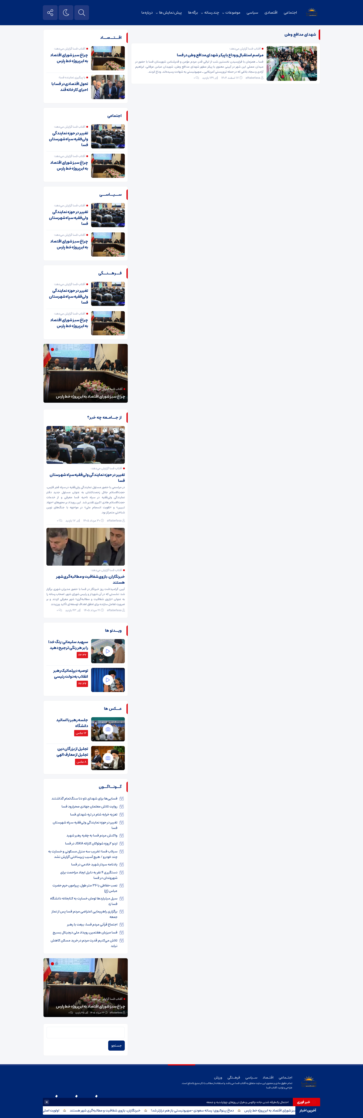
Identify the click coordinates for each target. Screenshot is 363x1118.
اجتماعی (290, 12)
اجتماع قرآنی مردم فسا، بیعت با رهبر (92, 924)
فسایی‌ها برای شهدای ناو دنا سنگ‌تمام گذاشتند (84, 798)
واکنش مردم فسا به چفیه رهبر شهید (91, 835)
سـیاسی (251, 1077)
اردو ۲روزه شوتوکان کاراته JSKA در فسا (91, 843)
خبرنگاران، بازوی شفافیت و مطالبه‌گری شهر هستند (124, 1110)
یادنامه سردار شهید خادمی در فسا (94, 864)
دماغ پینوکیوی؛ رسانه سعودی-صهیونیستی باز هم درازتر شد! (212, 1110)
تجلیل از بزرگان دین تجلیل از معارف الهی (72, 752)
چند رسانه (211, 12)
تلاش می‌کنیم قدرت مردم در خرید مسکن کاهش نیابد (84, 943)
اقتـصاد (268, 1077)
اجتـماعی (285, 1077)
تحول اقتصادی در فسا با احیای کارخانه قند (69, 87)
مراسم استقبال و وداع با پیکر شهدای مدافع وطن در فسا (220, 55)
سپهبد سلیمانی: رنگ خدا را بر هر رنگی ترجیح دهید (68, 645)
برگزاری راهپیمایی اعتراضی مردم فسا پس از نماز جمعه (84, 914)
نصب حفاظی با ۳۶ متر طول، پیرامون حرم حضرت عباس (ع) (85, 888)
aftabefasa (253, 77)
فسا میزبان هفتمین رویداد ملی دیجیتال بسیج (85, 932)
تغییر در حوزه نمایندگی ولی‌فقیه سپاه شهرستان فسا (68, 139)
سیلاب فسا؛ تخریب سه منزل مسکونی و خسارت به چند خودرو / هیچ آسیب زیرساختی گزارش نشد (82, 854)
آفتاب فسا (271, 1087)
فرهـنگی (234, 1077)
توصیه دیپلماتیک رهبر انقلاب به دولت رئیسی (70, 674)
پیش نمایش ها (170, 12)
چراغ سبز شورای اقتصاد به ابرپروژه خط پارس (294, 1110)
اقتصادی (271, 12)
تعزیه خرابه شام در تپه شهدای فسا (93, 814)
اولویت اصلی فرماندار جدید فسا (57, 1110)
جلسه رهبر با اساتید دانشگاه (72, 723)
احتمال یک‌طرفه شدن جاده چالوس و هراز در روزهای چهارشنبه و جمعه (247, 1102)
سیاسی (252, 12)
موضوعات (232, 12)
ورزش (218, 1077)
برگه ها (193, 12)
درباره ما (147, 12)
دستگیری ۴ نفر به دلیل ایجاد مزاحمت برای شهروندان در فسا (88, 875)
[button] (57, 349)
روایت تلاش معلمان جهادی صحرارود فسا (89, 806)
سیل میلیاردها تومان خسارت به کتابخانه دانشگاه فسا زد (83, 901)
